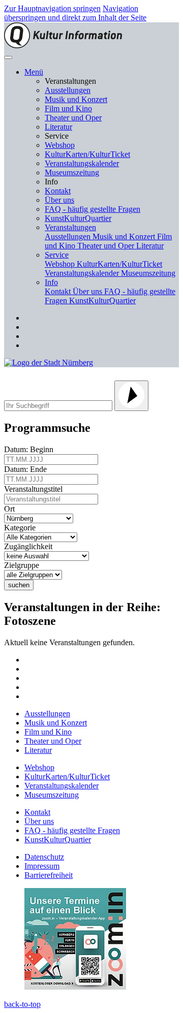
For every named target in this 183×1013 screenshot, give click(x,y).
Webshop (60, 145)
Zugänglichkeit (30, 546)
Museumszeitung (72, 172)
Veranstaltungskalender (82, 163)
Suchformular (39, 373)
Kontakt (58, 190)
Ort (11, 508)
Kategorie (22, 527)
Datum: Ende (27, 469)
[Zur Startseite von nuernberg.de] (48, 362)
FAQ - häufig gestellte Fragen (92, 209)
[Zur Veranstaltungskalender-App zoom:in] (75, 987)
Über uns (59, 200)
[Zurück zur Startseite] (63, 45)
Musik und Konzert (76, 99)
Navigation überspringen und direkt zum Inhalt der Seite (75, 13)
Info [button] (51, 282)
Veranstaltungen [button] (70, 227)
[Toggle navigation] (8, 57)
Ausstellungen (67, 90)
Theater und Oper (73, 117)
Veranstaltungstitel (35, 489)
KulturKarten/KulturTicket (87, 154)
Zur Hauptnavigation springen (52, 8)
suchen (18, 585)
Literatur (58, 126)
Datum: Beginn (30, 449)
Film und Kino (68, 108)
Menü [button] (33, 72)
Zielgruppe (23, 565)
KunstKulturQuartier (78, 218)
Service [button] (57, 254)
